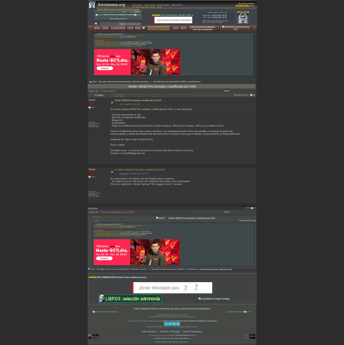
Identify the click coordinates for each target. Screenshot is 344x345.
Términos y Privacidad (169, 332)
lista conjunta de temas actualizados (192, 308)
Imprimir (227, 91)
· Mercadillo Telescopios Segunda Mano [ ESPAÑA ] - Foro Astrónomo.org (176, 81)
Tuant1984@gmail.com (133, 153)
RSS (235, 29)
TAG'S (138, 28)
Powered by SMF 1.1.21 (161, 338)
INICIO (97, 28)
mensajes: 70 (93, 125)
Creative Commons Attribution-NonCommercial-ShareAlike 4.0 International (189, 321)
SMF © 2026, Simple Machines (180, 338)
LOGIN (105, 28)
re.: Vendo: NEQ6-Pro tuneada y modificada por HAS (139, 170)
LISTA (130, 28)
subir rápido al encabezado (109, 312)
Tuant (92, 100)
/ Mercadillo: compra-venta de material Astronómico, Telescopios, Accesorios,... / (124, 81)
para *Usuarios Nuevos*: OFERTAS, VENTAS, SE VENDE (132, 44)
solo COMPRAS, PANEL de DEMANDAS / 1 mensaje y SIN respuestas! (136, 43)
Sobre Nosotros (149, 332)
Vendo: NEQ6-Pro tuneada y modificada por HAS (162, 86)
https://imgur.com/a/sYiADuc (139, 139)
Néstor (221, 22)
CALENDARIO (118, 28)
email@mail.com (123, 37)
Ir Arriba (248, 208)
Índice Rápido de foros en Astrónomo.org (154, 308)
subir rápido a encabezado (235, 312)
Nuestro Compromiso (192, 332)
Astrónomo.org (110, 4)
